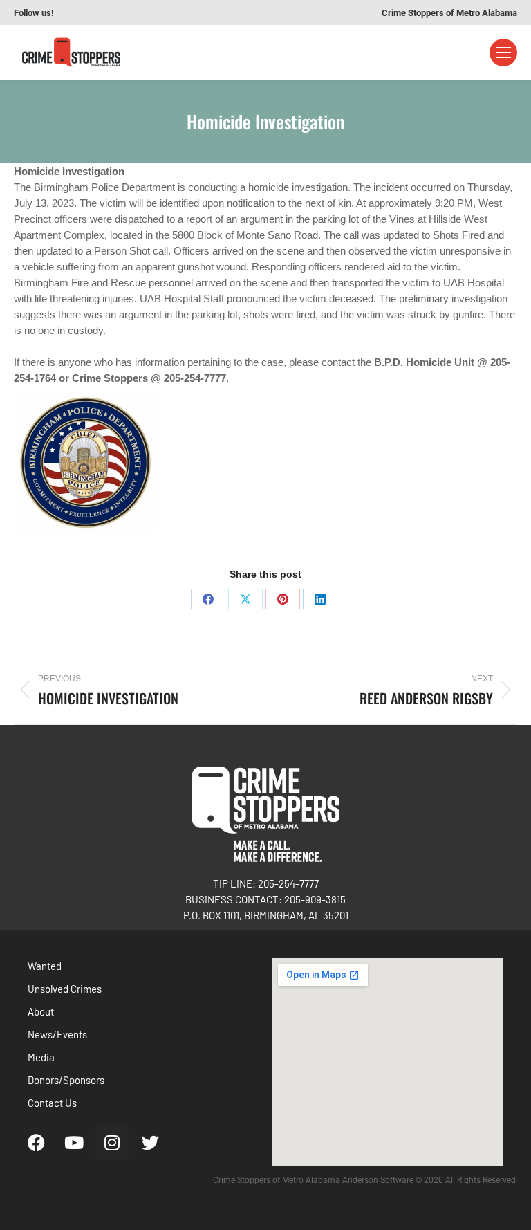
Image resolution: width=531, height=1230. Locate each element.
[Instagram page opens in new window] (118, 12)
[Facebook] (208, 599)
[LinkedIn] (320, 599)
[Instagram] (112, 1142)
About (41, 1011)
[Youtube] (74, 1142)
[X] (245, 599)
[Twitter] (150, 1142)
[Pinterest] (283, 599)
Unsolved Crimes (65, 988)
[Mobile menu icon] (503, 52)
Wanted (45, 966)
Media (41, 1057)
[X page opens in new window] (139, 12)
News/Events (57, 1034)
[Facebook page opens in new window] (77, 12)
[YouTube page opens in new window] (97, 12)
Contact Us (52, 1102)
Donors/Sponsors (66, 1080)
